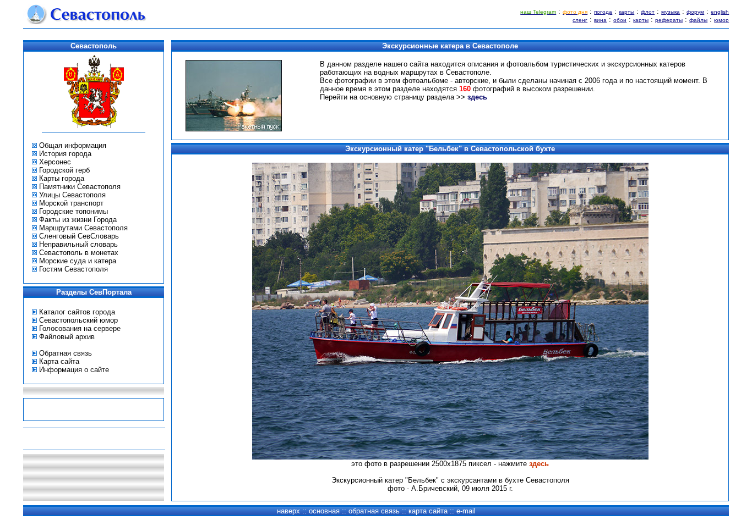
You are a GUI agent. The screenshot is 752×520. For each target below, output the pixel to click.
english (720, 12)
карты (626, 12)
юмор (721, 20)
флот (648, 12)
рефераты (669, 20)
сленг (580, 20)
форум (695, 12)
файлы (698, 20)
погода (603, 12)
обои (619, 20)
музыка (670, 12)
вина (600, 20)
